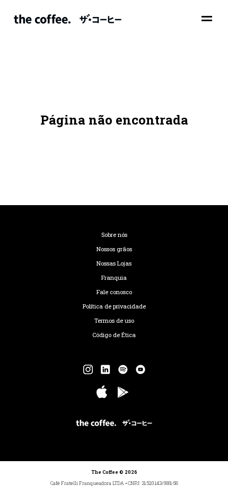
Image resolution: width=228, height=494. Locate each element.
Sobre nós (114, 235)
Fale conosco (114, 292)
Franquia (114, 278)
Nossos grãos (114, 249)
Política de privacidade (114, 306)
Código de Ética (114, 335)
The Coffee (68, 19)
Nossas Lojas (114, 263)
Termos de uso (114, 320)
